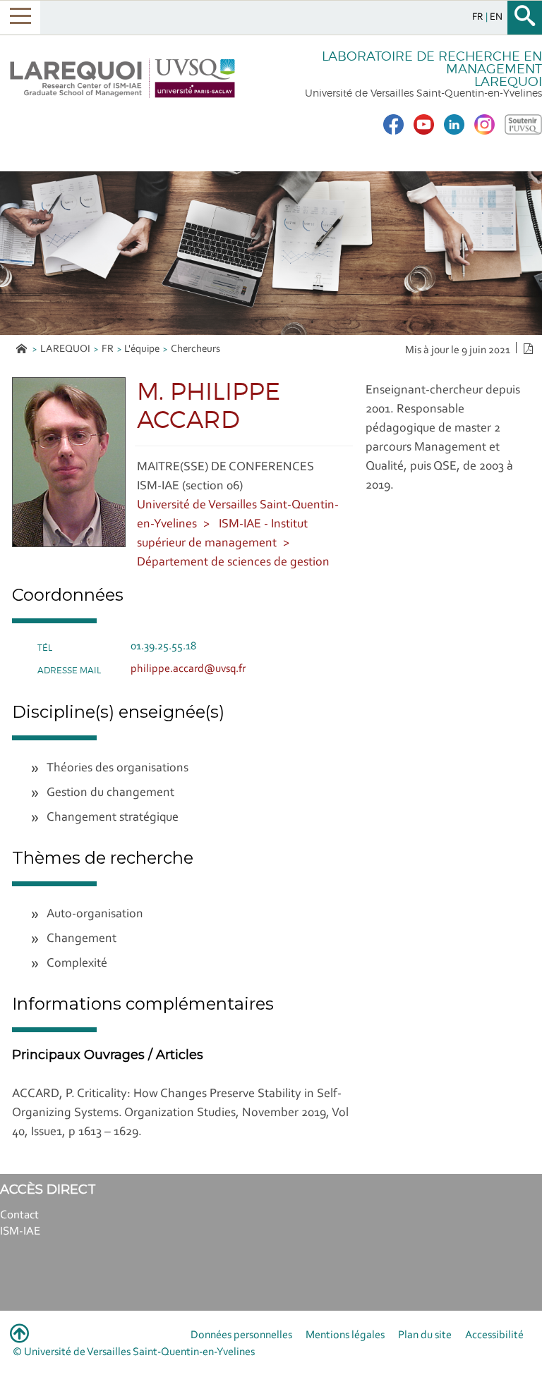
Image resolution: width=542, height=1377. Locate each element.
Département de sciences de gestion (233, 562)
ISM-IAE (20, 1231)
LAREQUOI (65, 349)
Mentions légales (345, 1335)
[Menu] (20, 17)
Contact (19, 1215)
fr (479, 17)
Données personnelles (241, 1335)
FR (108, 349)
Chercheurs (195, 349)
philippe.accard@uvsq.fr (188, 669)
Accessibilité (494, 1335)
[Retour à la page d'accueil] (122, 78)
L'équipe (141, 349)
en (496, 17)
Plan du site (425, 1335)
